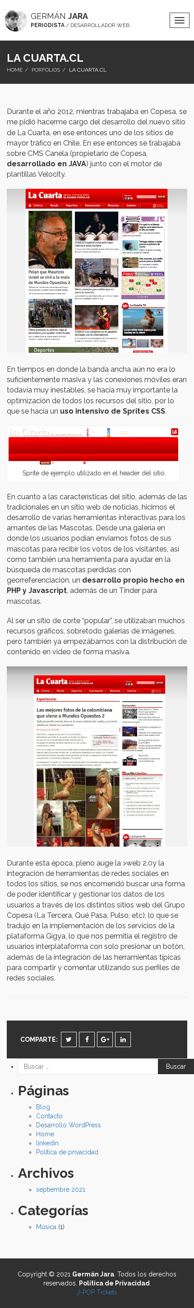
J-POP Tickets (97, 1292)
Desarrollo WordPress (68, 1125)
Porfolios (46, 70)
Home (15, 70)
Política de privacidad (67, 1152)
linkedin (47, 1143)
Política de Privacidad (114, 1283)
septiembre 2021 (60, 1189)
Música (46, 1227)
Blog (43, 1107)
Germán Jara (93, 1274)
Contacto (49, 1116)
